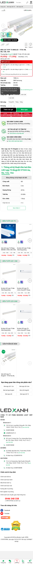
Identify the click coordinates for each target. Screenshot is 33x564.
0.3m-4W (11, 94)
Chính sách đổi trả (5, 476)
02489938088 (6, 115)
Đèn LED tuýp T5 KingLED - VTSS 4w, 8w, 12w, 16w (8, 375)
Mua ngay (24, 109)
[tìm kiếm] (27, 2)
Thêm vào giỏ (8, 109)
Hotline (17, 562)
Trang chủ (3, 562)
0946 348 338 (12, 499)
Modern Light (20, 537)
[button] (30, 26)
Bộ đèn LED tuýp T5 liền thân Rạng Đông (24, 249)
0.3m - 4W (20, 252)
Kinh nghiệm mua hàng (7, 491)
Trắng (16, 102)
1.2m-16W (11, 98)
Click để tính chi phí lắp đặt (16, 133)
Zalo (23, 562)
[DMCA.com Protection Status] (15, 526)
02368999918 (27, 115)
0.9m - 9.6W (5, 252)
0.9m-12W (23, 94)
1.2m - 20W (27, 293)
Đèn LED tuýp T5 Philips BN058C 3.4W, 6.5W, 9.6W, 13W (8, 249)
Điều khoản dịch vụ (5, 482)
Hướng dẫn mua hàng (6, 488)
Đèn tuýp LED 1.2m (10, 261)
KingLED (10, 54)
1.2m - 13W (12, 252)
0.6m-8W (17, 94)
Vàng (21, 102)
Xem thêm (16, 208)
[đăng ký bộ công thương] (5, 529)
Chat (10, 562)
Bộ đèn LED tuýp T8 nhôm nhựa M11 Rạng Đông (23, 290)
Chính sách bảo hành (6, 479)
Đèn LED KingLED (24, 390)
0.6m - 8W (26, 252)
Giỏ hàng (29, 561)
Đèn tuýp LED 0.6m (10, 301)
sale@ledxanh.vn (11, 433)
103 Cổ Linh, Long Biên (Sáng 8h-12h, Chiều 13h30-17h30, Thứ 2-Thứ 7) (18, 426)
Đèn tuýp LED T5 (11, 6)
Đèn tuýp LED (20, 6)
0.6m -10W (20, 293)
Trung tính (11, 102)
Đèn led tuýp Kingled (8, 390)
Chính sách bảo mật (6, 485)
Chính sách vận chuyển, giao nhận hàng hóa (12, 494)
